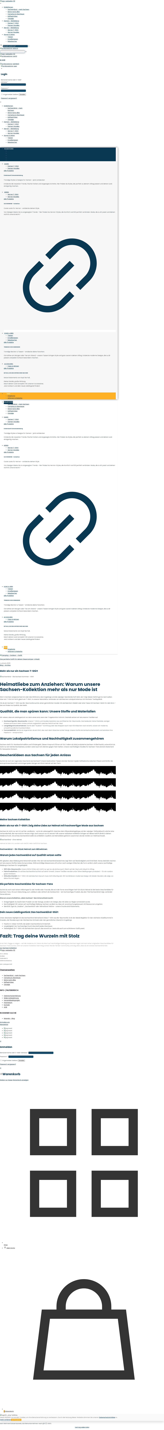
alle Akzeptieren (16, 1419)
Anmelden (21, 1060)
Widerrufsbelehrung (11, 998)
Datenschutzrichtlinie (107, 1417)
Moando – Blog (9, 1018)
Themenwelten (7, 969)
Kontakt (7, 1005)
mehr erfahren (5, 1420)
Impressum (8, 1003)
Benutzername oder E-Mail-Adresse (14, 1053)
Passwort (4, 1056)
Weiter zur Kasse (6, 1080)
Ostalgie (7, 984)
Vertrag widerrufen (82, 1427)
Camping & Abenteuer (12, 978)
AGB (5, 1007)
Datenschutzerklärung (12, 996)
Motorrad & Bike (10, 980)
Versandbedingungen (12, 1000)
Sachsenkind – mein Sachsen (14, 975)
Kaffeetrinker (9, 982)
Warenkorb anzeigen (20, 1080)
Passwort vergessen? (8, 1064)
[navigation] (82, 1074)
